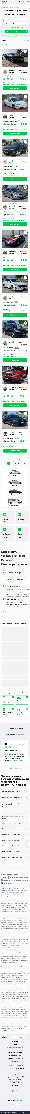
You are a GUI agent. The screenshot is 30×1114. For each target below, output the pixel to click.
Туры (15, 1044)
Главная (2, 5)
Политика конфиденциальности (14, 1106)
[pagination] (5, 463)
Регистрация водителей (15, 1052)
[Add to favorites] (25, 51)
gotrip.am (15, 1085)
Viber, (15, 1065)
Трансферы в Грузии (15, 1055)
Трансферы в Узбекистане (15, 1058)
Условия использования (14, 1104)
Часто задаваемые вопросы (15, 1047)
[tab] (15, 791)
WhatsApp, (10, 1065)
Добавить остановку (17, 27)
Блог (15, 1050)
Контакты (15, 1061)
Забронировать (15, 88)
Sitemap (22, 1112)
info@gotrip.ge (15, 1082)
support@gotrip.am (15, 1079)
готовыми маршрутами (6, 924)
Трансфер (9, 5)
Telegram (20, 1065)
